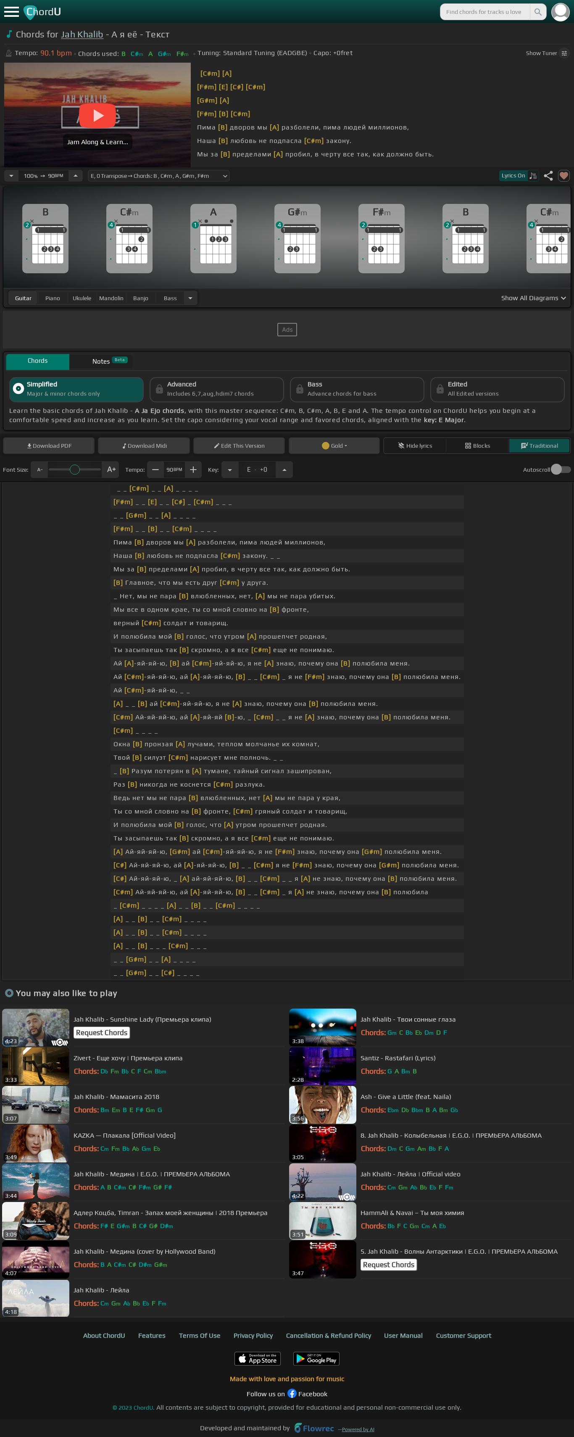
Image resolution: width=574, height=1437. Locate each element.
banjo (140, 298)
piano (52, 298)
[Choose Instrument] (190, 297)
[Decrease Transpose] (229, 469)
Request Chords (101, 1032)
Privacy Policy (253, 1335)
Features (152, 1335)
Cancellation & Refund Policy (328, 1335)
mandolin (111, 298)
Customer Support (463, 1335)
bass (170, 298)
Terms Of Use (200, 1335)
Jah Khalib (82, 34)
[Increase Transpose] (284, 469)
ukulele (82, 298)
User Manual (403, 1335)
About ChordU (104, 1335)
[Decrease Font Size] (39, 469)
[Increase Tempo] (75, 176)
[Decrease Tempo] (11, 176)
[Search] (537, 11)
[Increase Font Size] (110, 469)
